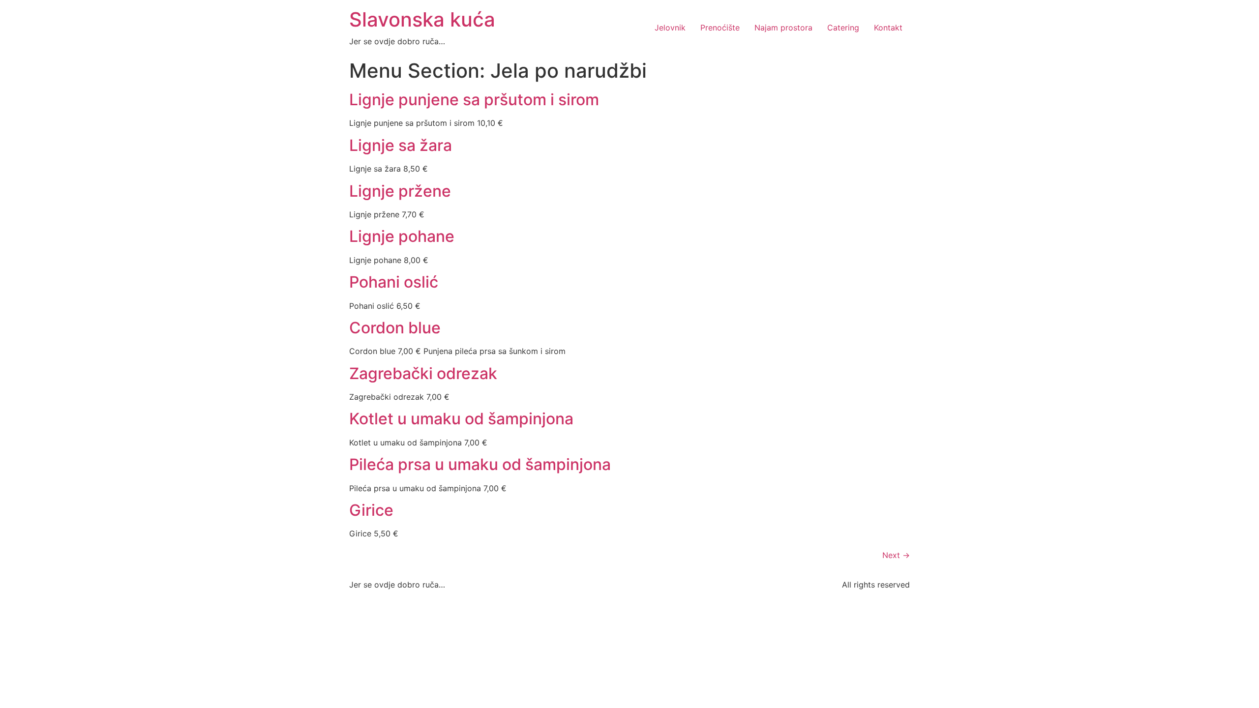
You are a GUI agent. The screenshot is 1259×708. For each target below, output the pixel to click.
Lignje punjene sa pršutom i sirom (474, 99)
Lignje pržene (400, 191)
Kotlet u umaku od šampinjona (461, 418)
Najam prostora (783, 27)
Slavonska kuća (422, 19)
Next (896, 555)
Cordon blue (395, 327)
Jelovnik (670, 27)
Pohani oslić (393, 282)
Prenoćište (720, 27)
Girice (371, 510)
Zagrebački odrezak (423, 373)
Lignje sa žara (400, 145)
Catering (843, 27)
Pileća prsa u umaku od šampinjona (480, 464)
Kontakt (888, 27)
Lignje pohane (401, 236)
